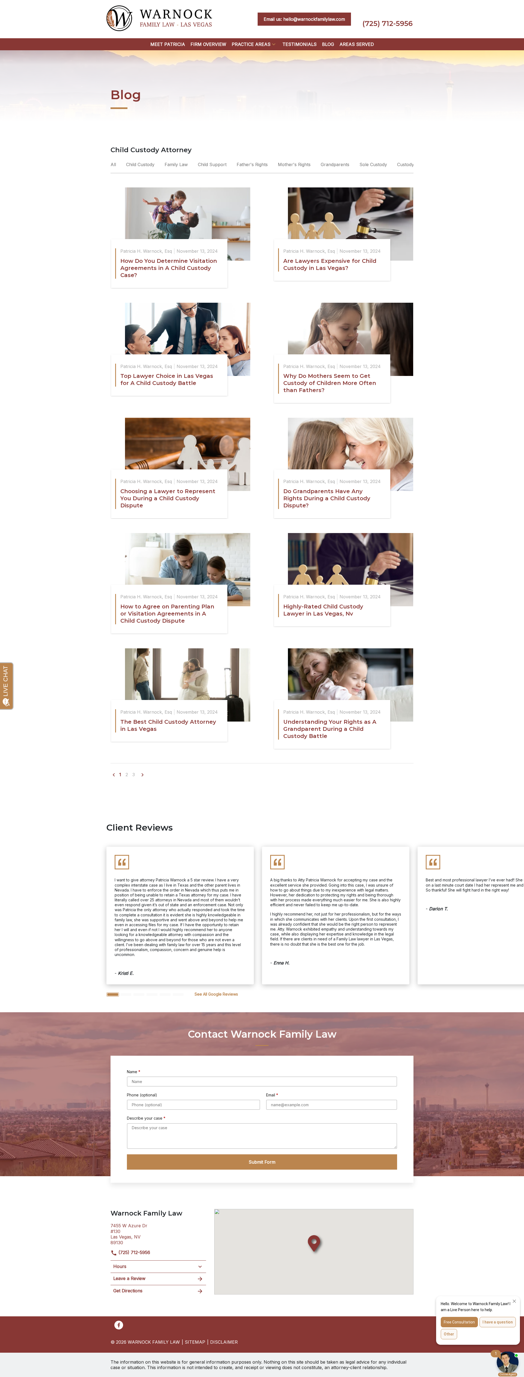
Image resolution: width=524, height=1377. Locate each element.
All (114, 164)
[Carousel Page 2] (125, 994)
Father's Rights (253, 164)
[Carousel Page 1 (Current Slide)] (112, 994)
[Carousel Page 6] (178, 994)
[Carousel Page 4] (152, 994)
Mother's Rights (295, 164)
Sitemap (195, 1342)
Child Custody (141, 164)
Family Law (177, 164)
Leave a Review (129, 1278)
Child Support (213, 164)
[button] (273, 44)
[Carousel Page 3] (138, 994)
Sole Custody (373, 164)
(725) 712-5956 (133, 1252)
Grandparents (336, 164)
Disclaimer (224, 1342)
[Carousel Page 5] (165, 994)
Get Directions (127, 1290)
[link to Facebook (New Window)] (118, 1325)
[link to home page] (159, 18)
